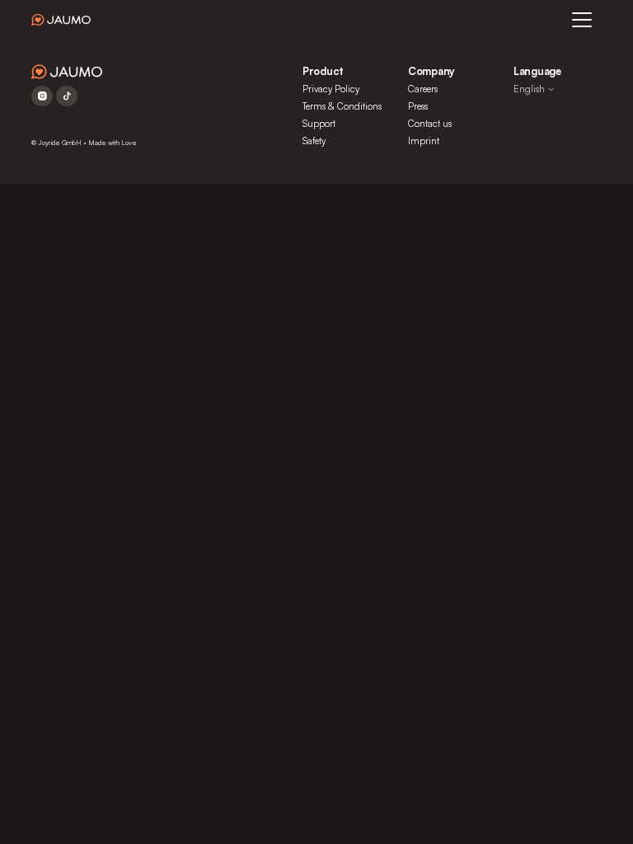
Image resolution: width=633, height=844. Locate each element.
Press (418, 106)
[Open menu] (582, 20)
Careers (423, 89)
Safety (314, 141)
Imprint (423, 141)
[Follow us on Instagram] (42, 96)
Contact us (430, 123)
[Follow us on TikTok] (66, 96)
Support (318, 123)
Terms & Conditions (342, 106)
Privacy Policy (330, 89)
